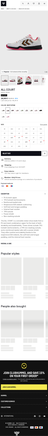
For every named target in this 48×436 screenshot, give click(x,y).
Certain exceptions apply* (10, 379)
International (9, 416)
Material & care (6, 243)
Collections (6, 407)
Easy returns (9, 171)
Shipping (7, 165)
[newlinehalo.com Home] (3, 3)
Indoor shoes (24, 9)
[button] (28, 3)
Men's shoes (11, 9)
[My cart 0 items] (39, 3)
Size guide (43, 124)
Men (2, 9)
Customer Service (8, 401)
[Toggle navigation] (23, 3)
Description (5, 194)
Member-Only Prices (12, 177)
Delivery (7, 159)
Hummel (4, 395)
